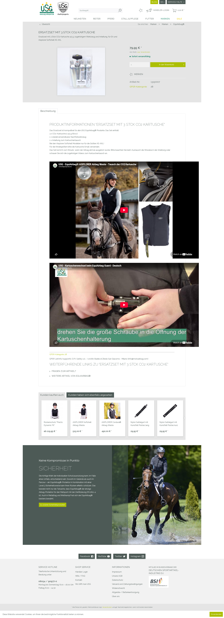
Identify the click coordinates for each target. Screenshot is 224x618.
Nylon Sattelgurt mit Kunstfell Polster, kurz (168, 423)
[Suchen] (120, 10)
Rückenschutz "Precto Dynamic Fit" (53, 423)
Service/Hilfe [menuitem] (175, 2)
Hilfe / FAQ (80, 576)
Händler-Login (81, 572)
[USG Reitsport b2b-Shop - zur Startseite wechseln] (54, 11)
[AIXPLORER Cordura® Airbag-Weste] (112, 411)
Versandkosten (107, 607)
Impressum (117, 572)
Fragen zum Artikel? (63, 371)
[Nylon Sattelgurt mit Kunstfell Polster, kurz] (170, 411)
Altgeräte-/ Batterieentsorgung (125, 592)
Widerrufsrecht (118, 588)
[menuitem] (101, 10)
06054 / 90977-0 (47, 581)
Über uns (116, 596)
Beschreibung (48, 111)
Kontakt (78, 580)
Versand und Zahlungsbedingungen (127, 584)
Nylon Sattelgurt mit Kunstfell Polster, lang (140, 423)
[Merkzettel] (140, 10)
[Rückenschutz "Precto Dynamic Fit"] (54, 411)
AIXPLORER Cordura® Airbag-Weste (111, 423)
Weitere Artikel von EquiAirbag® (71, 376)
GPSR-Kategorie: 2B (58, 354)
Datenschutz (117, 580)
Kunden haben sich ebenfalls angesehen (90, 395)
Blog (154, 2)
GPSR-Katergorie (138, 86)
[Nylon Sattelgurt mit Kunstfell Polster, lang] (141, 411)
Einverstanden (216, 614)
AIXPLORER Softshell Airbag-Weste (82, 423)
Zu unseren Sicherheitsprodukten (52, 505)
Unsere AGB (117, 576)
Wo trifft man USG (83, 584)
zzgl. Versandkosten (143, 52)
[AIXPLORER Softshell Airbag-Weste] (83, 411)
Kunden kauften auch (52, 395)
